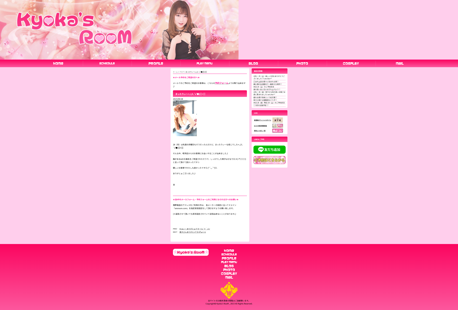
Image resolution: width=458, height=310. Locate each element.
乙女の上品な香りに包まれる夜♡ (265, 81)
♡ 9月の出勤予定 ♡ (260, 105)
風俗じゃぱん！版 (259, 131)
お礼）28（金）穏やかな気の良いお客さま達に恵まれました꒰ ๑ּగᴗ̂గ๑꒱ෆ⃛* (269, 93)
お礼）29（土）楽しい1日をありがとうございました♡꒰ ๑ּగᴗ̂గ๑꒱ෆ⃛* (269, 77)
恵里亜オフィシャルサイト (262, 120)
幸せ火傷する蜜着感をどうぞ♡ (265, 100)
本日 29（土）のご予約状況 (263, 87)
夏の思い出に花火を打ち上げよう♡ (266, 89)
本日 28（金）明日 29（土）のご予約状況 (269, 102)
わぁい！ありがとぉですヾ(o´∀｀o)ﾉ (195, 229)
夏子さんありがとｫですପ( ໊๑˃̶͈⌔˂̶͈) (193, 232)
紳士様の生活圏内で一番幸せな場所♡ (267, 84)
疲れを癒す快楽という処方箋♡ (265, 97)
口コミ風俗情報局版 (260, 126)
